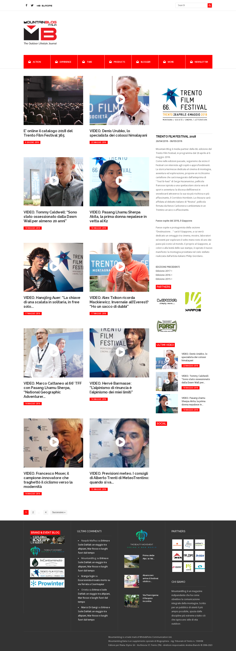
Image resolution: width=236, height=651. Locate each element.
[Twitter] (32, 5)
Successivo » (58, 512)
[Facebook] (26, 5)
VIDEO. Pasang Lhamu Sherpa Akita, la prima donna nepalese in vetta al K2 (118, 216)
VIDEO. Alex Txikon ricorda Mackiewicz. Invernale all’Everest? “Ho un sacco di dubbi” (119, 302)
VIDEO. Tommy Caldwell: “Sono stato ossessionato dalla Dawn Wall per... (196, 379)
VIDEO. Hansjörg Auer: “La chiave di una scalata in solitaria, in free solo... (52, 302)
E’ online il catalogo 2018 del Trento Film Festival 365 (48, 133)
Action (37, 61)
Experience (65, 61)
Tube (89, 61)
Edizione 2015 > (164, 279)
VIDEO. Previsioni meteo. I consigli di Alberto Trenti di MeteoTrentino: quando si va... (119, 477)
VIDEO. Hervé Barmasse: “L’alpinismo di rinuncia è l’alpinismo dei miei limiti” (111, 387)
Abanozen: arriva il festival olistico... (150, 578)
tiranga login (88, 576)
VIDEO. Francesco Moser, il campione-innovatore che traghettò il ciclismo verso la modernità (48, 480)
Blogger (145, 61)
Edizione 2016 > (164, 275)
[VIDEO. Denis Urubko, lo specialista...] (184, 350)
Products (119, 61)
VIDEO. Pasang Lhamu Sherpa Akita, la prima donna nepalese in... (193, 401)
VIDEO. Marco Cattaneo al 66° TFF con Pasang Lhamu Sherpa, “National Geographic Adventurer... (52, 390)
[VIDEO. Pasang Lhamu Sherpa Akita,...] (184, 394)
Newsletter (201, 61)
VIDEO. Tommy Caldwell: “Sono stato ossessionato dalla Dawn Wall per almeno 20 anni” (50, 216)
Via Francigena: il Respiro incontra (151, 598)
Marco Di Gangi (89, 607)
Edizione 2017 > (164, 271)
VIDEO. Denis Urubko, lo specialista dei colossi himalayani (118, 133)
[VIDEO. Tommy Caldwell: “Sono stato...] (184, 372)
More (171, 61)
